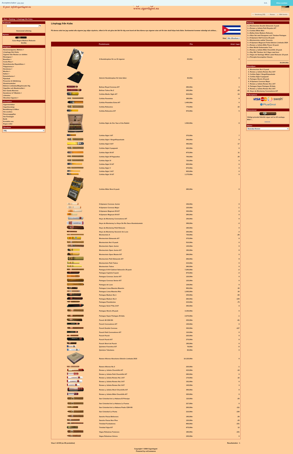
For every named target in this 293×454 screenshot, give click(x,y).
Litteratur (6, 95)
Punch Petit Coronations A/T (110, 332)
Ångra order (7, 124)
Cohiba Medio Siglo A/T (108, 94)
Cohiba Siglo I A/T (106, 135)
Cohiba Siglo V (105, 168)
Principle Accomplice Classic (261, 57)
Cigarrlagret (152, 449)
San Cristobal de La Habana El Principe (114, 398)
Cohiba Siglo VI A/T (106, 174)
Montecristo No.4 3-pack (108, 242)
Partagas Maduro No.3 (107, 299)
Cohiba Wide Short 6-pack (109, 189)
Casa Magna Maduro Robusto (23, 40)
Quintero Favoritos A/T (108, 347)
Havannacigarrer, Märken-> (13, 50)
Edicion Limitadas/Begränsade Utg (16, 86)
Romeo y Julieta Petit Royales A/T (263, 28)
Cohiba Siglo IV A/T (106, 164)
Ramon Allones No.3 (107, 367)
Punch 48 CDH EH (106, 320)
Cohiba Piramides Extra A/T (109, 102)
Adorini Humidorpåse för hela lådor (113, 78)
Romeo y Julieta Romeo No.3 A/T (112, 385)
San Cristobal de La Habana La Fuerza (114, 403)
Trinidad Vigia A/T (106, 427)
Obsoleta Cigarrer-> (10, 98)
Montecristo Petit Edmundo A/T (111, 259)
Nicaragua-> (7, 57)
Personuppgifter (9, 114)
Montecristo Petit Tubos (108, 263)
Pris (191, 44)
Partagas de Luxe (106, 285)
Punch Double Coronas (108, 328)
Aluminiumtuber (9, 83)
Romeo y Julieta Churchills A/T (111, 370)
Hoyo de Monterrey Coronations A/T (113, 219)
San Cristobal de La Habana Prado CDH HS (115, 407)
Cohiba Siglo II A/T (106, 144)
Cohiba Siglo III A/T (106, 152)
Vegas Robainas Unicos (108, 436)
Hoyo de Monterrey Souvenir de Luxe (113, 232)
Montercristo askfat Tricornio (261, 40)
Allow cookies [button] (281, 3)
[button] (259, 14)
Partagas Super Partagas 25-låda (112, 316)
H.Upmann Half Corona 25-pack (262, 38)
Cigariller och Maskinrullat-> (14, 88)
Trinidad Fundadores (107, 424)
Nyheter (6, 34)
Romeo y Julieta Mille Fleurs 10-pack (264, 45)
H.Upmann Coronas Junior (109, 204)
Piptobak (6, 78)
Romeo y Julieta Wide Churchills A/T (113, 394)
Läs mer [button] (20, 3)
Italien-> (6, 74)
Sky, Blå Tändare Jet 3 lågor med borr (264, 52)
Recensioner (252, 110)
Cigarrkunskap (9, 107)
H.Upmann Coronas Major (109, 208)
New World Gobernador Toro (261, 47)
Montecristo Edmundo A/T (109, 238)
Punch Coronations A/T (108, 324)
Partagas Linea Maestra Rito (110, 291)
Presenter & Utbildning (12, 81)
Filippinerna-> (8, 66)
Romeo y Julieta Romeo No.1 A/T (112, 378)
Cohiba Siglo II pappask (108, 148)
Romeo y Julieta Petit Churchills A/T (113, 374)
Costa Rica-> (8, 62)
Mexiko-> (6, 71)
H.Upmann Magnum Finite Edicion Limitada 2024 (269, 43)
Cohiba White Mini (257, 30)
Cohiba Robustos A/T (107, 111)
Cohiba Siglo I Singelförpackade (111, 139)
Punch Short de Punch (108, 343)
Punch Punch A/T (106, 339)
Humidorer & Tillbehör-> (12, 93)
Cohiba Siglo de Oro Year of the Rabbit (114, 123)
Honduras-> (7, 69)
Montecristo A (104, 235)
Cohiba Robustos (106, 107)
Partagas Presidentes (107, 302)
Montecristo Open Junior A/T (110, 250)
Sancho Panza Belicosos (108, 416)
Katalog (12, 19)
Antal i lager (235, 44)
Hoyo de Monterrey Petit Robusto (112, 228)
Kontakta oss (8, 121)
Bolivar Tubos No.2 (106, 90)
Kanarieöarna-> (9, 76)
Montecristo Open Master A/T (110, 254)
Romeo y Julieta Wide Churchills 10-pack (266, 50)
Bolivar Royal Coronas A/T (109, 87)
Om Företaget (8, 116)
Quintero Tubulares (106, 350)
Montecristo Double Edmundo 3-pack (264, 26)
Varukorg (250, 23)
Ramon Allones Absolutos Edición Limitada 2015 (118, 359)
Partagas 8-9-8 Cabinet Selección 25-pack (115, 270)
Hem (5, 19)
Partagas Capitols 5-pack (109, 273)
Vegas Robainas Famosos (109, 432)
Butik (5, 119)
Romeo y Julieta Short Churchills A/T (113, 390)
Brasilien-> (7, 59)
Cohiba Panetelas (106, 98)
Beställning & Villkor (11, 109)
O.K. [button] (265, 3)
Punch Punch (104, 336)
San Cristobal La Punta (108, 412)
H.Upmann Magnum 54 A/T (109, 214)
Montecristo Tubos (106, 266)
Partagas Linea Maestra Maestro (111, 288)
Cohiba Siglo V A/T (106, 171)
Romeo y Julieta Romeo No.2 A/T (112, 381)
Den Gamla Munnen (10, 90)
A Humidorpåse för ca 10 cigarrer (112, 59)
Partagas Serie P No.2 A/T (109, 306)
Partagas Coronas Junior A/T (110, 276)
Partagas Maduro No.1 (107, 295)
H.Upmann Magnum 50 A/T (109, 211)
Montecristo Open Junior (109, 246)
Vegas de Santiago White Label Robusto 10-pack (269, 55)
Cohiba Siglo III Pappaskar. (109, 157)
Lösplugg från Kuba (25, 19)
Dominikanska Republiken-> (14, 64)
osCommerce (151, 451)
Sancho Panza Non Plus (108, 420)
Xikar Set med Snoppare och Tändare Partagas (268, 35)
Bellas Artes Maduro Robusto (261, 33)
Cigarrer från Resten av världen (15, 54)
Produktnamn (104, 44)
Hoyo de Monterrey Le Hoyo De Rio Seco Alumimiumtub (121, 223)
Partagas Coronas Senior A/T (110, 280)
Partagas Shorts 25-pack (108, 311)
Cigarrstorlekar (9, 104)
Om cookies (7, 112)
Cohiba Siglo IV (105, 160)
